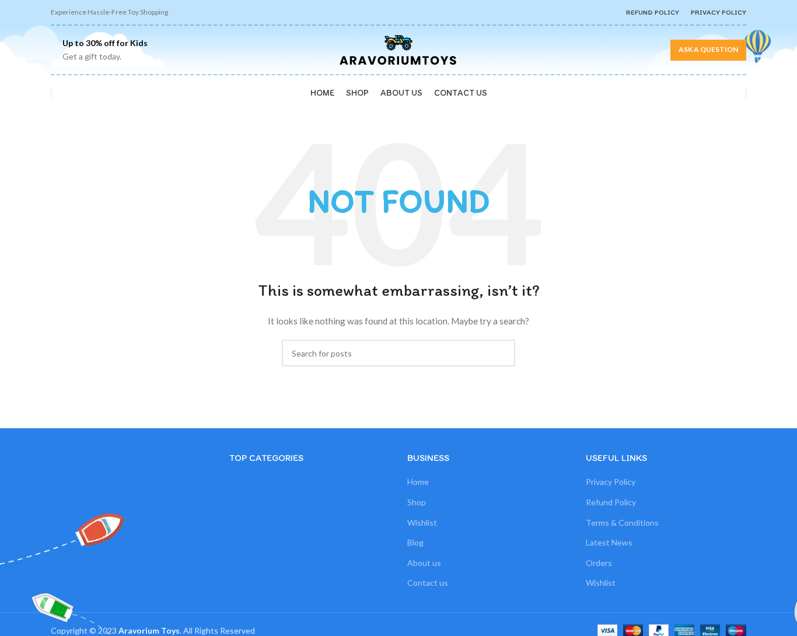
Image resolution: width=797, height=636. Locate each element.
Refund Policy (611, 502)
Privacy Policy (610, 482)
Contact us (427, 583)
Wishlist (422, 522)
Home (418, 482)
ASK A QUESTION (708, 49)
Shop (416, 502)
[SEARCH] (501, 353)
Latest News (609, 542)
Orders (599, 563)
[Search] (66, 92)
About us (424, 563)
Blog (415, 542)
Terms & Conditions (622, 522)
